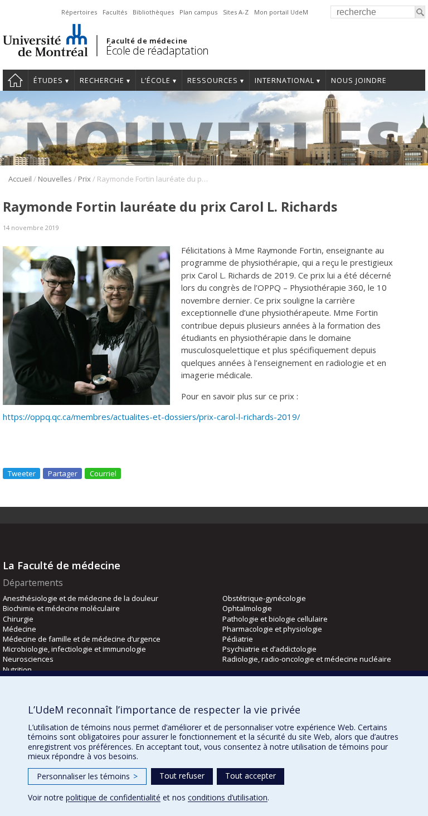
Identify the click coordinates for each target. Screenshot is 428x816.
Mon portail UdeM (281, 12)
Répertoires (79, 12)
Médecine (19, 629)
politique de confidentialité (113, 797)
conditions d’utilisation (228, 797)
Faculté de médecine (146, 41)
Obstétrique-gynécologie (264, 598)
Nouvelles (55, 179)
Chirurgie (18, 619)
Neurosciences (28, 659)
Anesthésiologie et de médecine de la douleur (80, 598)
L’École (156, 80)
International (284, 80)
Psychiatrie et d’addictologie (269, 649)
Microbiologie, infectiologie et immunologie (74, 649)
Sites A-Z (236, 12)
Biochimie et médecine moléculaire (61, 608)
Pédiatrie (237, 639)
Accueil (15, 80)
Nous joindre (359, 80)
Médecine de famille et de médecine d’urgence (81, 639)
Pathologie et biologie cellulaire (275, 619)
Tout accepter (250, 775)
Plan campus (198, 12)
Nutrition (17, 669)
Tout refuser (182, 775)
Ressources (212, 80)
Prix (84, 179)
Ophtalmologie (247, 608)
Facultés (115, 12)
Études (48, 80)
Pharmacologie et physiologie (272, 629)
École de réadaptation (157, 50)
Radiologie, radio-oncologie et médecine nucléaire (306, 659)
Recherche (102, 80)
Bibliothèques (153, 12)
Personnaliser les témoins (87, 776)
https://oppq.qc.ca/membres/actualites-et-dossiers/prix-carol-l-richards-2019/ (151, 416)
